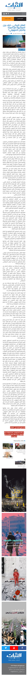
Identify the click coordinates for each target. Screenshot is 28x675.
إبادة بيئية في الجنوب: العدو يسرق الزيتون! (9, 450)
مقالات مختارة (8, 33)
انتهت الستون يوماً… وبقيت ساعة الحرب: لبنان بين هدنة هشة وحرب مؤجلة (20, 452)
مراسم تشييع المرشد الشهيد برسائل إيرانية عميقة (21, 466)
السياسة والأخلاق (9, 458)
